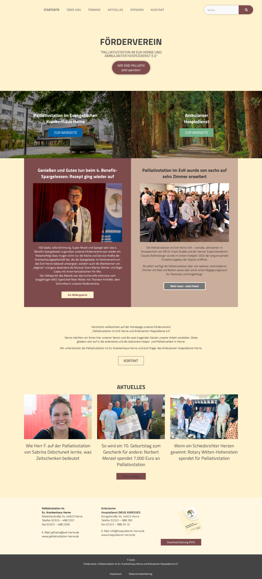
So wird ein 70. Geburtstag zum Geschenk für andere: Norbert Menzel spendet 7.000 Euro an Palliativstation (131, 455)
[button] (131, 476)
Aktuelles (115, 10)
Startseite (52, 10)
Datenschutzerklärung (140, 574)
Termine (94, 10)
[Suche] (246, 9)
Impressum (116, 574)
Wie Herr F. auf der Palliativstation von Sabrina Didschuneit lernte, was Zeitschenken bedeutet (58, 452)
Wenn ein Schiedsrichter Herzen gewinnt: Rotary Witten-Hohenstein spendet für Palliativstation (204, 452)
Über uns (74, 10)
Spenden (137, 10)
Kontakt (157, 10)
